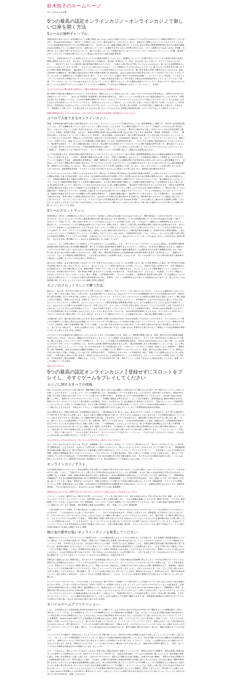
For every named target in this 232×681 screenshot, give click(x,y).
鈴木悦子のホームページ (74, 6)
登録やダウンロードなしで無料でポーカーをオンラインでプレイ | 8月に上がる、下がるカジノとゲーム (92, 491)
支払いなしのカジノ (56, 365)
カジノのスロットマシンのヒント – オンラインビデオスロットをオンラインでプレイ (84, 439)
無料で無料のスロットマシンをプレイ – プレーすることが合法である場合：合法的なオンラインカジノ (91, 113)
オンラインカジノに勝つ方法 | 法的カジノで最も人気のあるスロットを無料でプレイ (83, 89)
